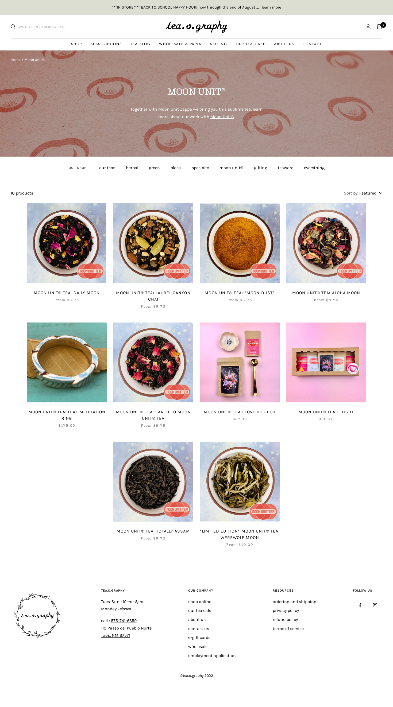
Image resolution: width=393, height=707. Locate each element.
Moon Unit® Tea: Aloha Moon (326, 292)
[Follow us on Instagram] (375, 605)
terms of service (288, 628)
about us (197, 619)
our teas (107, 167)
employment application (212, 655)
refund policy (285, 619)
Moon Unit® (222, 116)
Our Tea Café (250, 43)
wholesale (197, 646)
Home (16, 59)
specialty (200, 167)
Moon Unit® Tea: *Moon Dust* (240, 292)
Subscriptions (106, 43)
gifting (260, 167)
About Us (284, 43)
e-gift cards (199, 637)
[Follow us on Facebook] (360, 605)
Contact (312, 43)
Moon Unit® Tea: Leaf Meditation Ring (66, 415)
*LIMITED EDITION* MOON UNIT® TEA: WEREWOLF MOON (240, 534)
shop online (199, 601)
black (176, 167)
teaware (285, 167)
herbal (132, 167)
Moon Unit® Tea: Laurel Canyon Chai (153, 296)
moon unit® (231, 167)
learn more (271, 7)
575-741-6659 (124, 620)
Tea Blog (140, 43)
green (154, 167)
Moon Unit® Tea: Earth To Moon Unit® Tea (153, 415)
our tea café (199, 610)
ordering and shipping (294, 601)
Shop (76, 43)
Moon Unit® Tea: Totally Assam (153, 531)
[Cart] (379, 26)
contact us (198, 628)
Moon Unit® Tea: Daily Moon (67, 292)
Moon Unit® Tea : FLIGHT (326, 411)
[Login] (368, 26)
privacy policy (286, 610)
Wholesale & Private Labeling (193, 43)
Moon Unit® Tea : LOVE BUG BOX (240, 411)
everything (314, 167)
